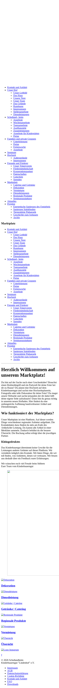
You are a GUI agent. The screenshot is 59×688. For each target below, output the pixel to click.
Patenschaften (19, 174)
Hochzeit (11, 155)
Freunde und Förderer (17, 163)
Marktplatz (12, 182)
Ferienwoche (19, 147)
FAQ (9, 681)
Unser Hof (12, 90)
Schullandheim (15, 117)
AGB (10, 670)
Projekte (11, 204)
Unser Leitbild (20, 92)
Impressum (12, 668)
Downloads (12, 684)
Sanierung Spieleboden (24, 209)
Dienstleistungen (21, 114)
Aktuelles (11, 201)
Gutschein (18, 177)
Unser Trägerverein (22, 166)
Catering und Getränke (24, 185)
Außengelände (20, 158)
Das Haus (18, 95)
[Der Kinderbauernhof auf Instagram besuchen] (10, 650)
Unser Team (19, 101)
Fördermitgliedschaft (23, 168)
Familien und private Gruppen (21, 139)
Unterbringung (20, 141)
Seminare (11, 152)
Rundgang (18, 106)
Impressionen (19, 109)
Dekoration (18, 187)
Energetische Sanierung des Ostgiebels (31, 206)
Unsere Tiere (19, 98)
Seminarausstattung (22, 198)
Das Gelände (19, 103)
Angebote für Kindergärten (26, 133)
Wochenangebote (21, 122)
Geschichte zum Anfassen (25, 215)
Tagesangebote (20, 125)
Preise (16, 136)
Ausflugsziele (19, 128)
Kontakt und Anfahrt (17, 87)
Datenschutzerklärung (17, 673)
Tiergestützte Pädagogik (24, 212)
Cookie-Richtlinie (15, 676)
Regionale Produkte (22, 196)
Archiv (16, 217)
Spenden (17, 179)
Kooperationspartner (23, 171)
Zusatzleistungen (21, 130)
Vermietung (18, 190)
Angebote (18, 120)
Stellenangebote (20, 111)
